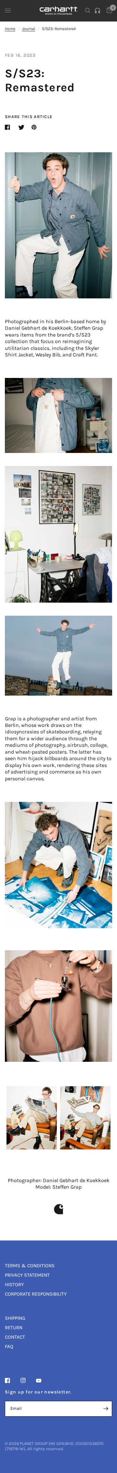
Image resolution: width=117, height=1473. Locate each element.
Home (10, 28)
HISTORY (14, 1284)
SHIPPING (15, 1318)
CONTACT (15, 1337)
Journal (28, 28)
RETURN (13, 1327)
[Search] (88, 10)
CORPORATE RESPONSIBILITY (36, 1294)
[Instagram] (27, 1380)
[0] (108, 10)
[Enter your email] (105, 1409)
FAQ (9, 1346)
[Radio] (98, 10)
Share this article (29, 116)
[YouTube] (43, 1381)
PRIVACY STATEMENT (27, 1275)
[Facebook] (12, 1380)
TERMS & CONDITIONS (30, 1266)
